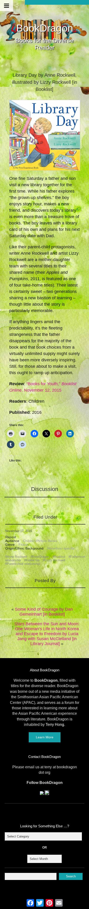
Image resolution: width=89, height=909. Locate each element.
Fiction (23, 544)
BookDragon (44, 28)
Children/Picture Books (40, 541)
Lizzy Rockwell (55, 560)
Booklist (59, 556)
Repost (10, 537)
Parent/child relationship (23, 564)
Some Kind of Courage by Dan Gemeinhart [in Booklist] (44, 612)
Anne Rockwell (17, 556)
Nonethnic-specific (61, 548)
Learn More (44, 737)
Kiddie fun (33, 560)
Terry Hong (55, 725)
